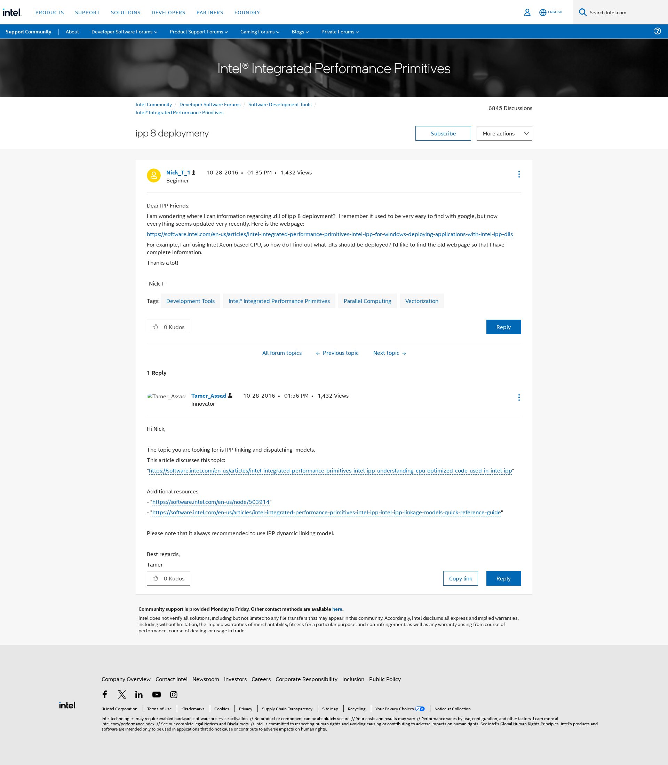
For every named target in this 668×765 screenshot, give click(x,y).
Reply (503, 327)
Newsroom (205, 679)
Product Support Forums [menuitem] (196, 31)
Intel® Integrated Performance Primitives (180, 112)
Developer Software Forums (210, 104)
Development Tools (190, 301)
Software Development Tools (280, 104)
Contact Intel (172, 679)
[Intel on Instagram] (174, 695)
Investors (235, 679)
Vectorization (421, 301)
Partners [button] (210, 12)
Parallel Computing (367, 301)
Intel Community (154, 104)
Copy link (460, 578)
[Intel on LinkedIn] (139, 695)
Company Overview (126, 679)
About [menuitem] (72, 31)
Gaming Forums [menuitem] (257, 31)
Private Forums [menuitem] (338, 31)
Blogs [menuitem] (298, 31)
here (337, 608)
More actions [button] (499, 133)
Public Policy (385, 679)
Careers (261, 679)
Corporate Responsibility (306, 679)
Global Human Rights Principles (529, 723)
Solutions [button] (126, 12)
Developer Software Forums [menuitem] (122, 31)
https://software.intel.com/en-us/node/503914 (211, 502)
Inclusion (353, 679)
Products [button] (49, 12)
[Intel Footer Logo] (68, 704)
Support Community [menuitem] (28, 31)
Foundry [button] (247, 12)
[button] (518, 174)
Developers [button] (168, 12)
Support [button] (87, 12)
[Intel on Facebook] (105, 695)
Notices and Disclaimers (226, 723)
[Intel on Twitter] (122, 695)
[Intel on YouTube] (156, 695)
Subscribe (443, 133)
